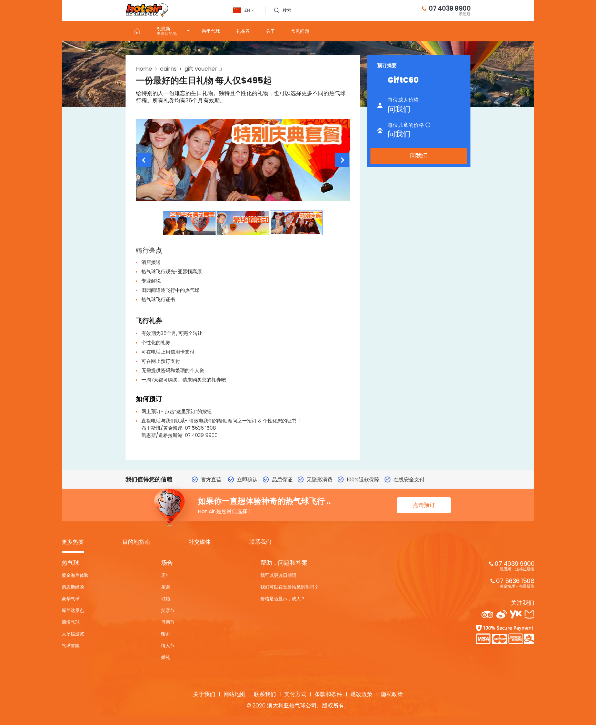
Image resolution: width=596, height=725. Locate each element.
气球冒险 (71, 645)
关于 (270, 31)
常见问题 (300, 31)
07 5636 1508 (515, 582)
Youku (516, 614)
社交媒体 (200, 542)
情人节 (168, 645)
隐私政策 (392, 694)
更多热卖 (73, 542)
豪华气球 (71, 598)
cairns (168, 69)
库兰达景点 (73, 610)
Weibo (501, 614)
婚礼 (165, 657)
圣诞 (165, 587)
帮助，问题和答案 (283, 563)
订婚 (165, 598)
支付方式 (295, 694)
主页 (137, 31)
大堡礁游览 (73, 634)
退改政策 (361, 694)
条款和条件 (328, 694)
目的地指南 (136, 542)
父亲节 (168, 610)
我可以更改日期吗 (278, 575)
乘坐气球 (211, 31)
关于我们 (204, 694)
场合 (167, 563)
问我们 (419, 155)
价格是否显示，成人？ (282, 598)
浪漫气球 (71, 622)
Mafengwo (529, 614)
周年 (165, 575)
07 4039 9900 (449, 10)
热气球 (70, 563)
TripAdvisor (487, 614)
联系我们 (260, 542)
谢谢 (165, 634)
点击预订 (424, 505)
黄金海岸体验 (75, 575)
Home (144, 69)
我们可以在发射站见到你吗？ (289, 587)
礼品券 (243, 31)
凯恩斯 (163, 28)
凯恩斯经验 (73, 587)
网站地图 (234, 694)
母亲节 (168, 622)
